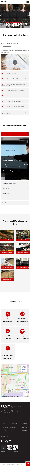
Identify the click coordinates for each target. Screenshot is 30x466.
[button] (28, 2)
